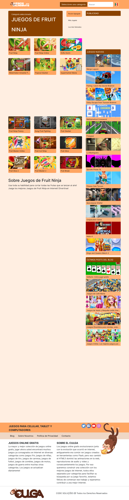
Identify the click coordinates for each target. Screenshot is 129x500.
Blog (12, 436)
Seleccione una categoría (73, 4)
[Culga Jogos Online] (27, 493)
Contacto (66, 436)
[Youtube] (94, 426)
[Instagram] (99, 426)
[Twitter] (84, 426)
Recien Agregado (74, 14)
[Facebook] (89, 426)
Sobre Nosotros (25, 436)
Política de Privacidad (47, 436)
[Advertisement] (45, 95)
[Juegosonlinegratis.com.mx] (19, 4)
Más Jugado (72, 20)
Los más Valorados (74, 27)
